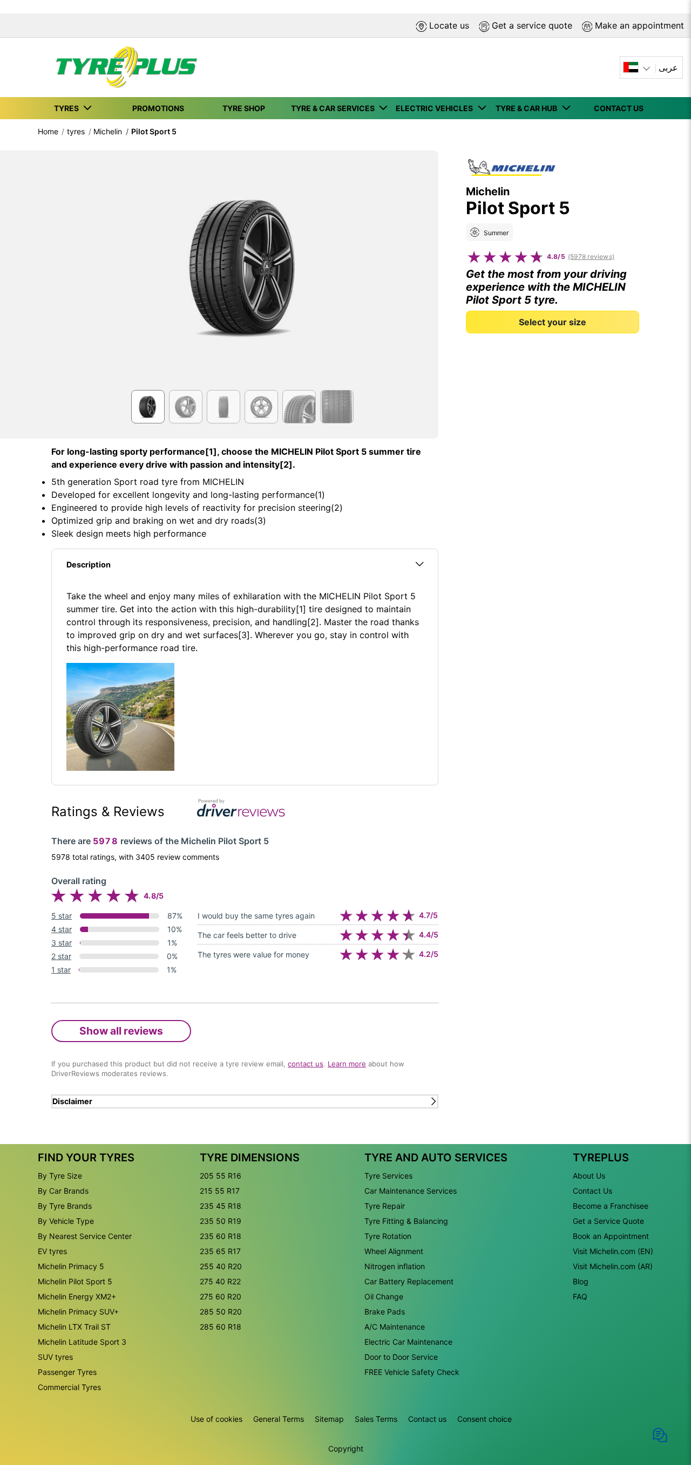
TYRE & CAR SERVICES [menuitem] (334, 108)
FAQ (580, 1296)
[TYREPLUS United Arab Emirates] (123, 67)
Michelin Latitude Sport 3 (82, 1341)
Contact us (427, 1418)
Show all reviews (121, 1030)
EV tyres (52, 1251)
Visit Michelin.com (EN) (613, 1251)
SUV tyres (55, 1356)
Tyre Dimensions (250, 1157)
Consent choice (484, 1418)
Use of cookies (216, 1418)
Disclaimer (72, 1101)
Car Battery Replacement (408, 1281)
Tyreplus (601, 1157)
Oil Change (383, 1296)
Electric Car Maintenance (408, 1341)
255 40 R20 (221, 1266)
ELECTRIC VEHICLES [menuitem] (436, 108)
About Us (589, 1175)
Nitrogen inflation (394, 1266)
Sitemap (329, 1418)
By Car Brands (63, 1190)
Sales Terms (376, 1418)
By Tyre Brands (65, 1205)
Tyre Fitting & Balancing (406, 1221)
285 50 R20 (221, 1311)
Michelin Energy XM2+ (77, 1296)
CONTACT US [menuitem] (618, 108)
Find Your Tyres (86, 1157)
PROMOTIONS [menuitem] (158, 108)
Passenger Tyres (67, 1372)
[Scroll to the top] (663, 1401)
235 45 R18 (220, 1205)
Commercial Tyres (69, 1387)
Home (48, 131)
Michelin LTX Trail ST (74, 1326)
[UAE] (637, 68)
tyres (76, 131)
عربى (668, 67)
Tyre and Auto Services (435, 1157)
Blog (580, 1281)
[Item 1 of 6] (244, 273)
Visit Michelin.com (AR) (613, 1266)
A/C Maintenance (394, 1326)
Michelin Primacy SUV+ (78, 1311)
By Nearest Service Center (85, 1236)
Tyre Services (388, 1175)
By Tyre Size (60, 1175)
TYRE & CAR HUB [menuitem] (528, 108)
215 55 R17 (220, 1190)
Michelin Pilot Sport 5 (75, 1281)
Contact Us (592, 1190)
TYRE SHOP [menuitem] (243, 108)
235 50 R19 (220, 1221)
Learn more (347, 1063)
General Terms (278, 1418)
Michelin (107, 131)
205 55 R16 (220, 1175)
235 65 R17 (220, 1251)
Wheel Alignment (393, 1251)
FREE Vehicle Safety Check (411, 1372)
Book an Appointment (611, 1236)
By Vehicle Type (66, 1221)
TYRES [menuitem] (68, 108)
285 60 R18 (220, 1326)
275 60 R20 (220, 1296)
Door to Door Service (401, 1356)
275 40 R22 (220, 1281)
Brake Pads (384, 1311)
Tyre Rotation (387, 1236)
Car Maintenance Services (410, 1190)
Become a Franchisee (610, 1205)
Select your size (552, 321)
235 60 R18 (220, 1236)
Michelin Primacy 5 (71, 1266)
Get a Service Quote (608, 1221)
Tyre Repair (384, 1205)
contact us (305, 1063)
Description (88, 564)
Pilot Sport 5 (154, 131)
